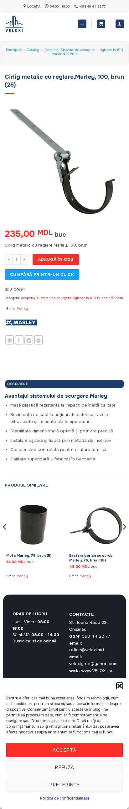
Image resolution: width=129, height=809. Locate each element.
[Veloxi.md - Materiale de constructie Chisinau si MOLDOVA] (25, 24)
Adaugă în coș (56, 259)
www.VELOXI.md (97, 670)
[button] (119, 686)
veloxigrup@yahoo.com (93, 663)
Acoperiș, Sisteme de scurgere (69, 50)
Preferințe (64, 785)
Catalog (33, 50)
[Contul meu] (120, 24)
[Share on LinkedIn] (28, 340)
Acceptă (64, 750)
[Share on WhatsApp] (9, 340)
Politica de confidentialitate (64, 798)
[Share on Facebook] (19, 340)
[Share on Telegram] (38, 340)
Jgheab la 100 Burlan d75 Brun (98, 298)
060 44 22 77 (96, 636)
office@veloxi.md (86, 649)
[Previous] (5, 539)
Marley (22, 308)
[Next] (124, 539)
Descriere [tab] (17, 384)
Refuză (64, 767)
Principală (14, 50)
